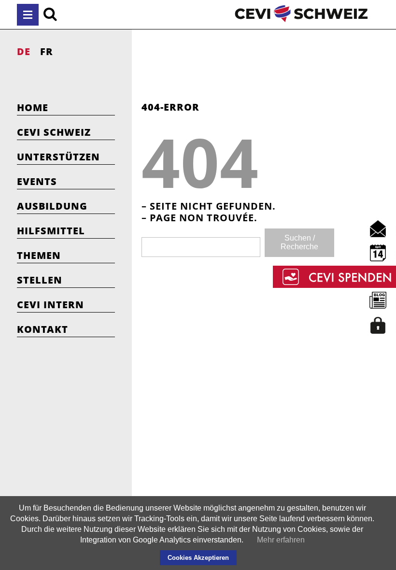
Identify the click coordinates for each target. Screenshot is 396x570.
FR (46, 51)
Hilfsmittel (51, 230)
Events (37, 181)
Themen (39, 255)
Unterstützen (58, 156)
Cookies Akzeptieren (198, 557)
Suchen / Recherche (299, 242)
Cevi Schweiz (54, 132)
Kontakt (42, 329)
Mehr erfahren (281, 540)
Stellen (39, 279)
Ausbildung (52, 206)
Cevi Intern (50, 304)
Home (32, 107)
